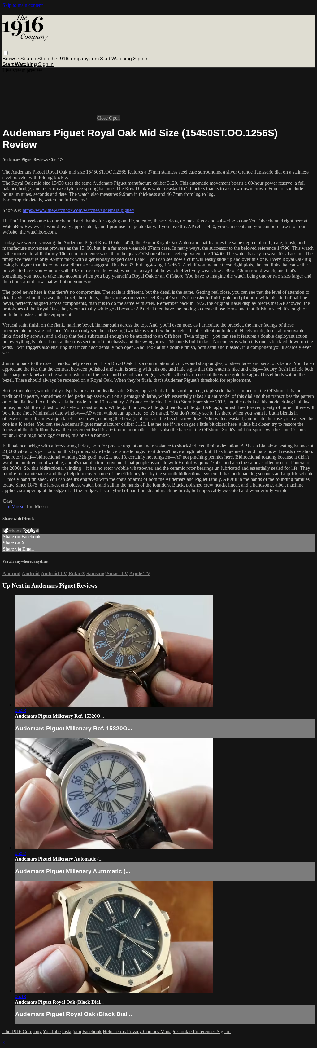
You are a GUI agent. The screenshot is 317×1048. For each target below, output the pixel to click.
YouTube (52, 1031)
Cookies (151, 1031)
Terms (120, 1031)
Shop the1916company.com (68, 58)
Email (33, 530)
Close (103, 118)
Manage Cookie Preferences (188, 1031)
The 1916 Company (22, 1031)
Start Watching (116, 58)
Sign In (46, 64)
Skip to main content (22, 5)
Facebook (12, 530)
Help (108, 1031)
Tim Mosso (14, 506)
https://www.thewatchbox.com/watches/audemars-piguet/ (78, 210)
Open (114, 118)
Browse (11, 58)
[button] (6, 53)
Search (28, 58)
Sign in (141, 58)
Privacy (135, 1031)
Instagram (71, 1031)
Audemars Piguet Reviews (25, 159)
